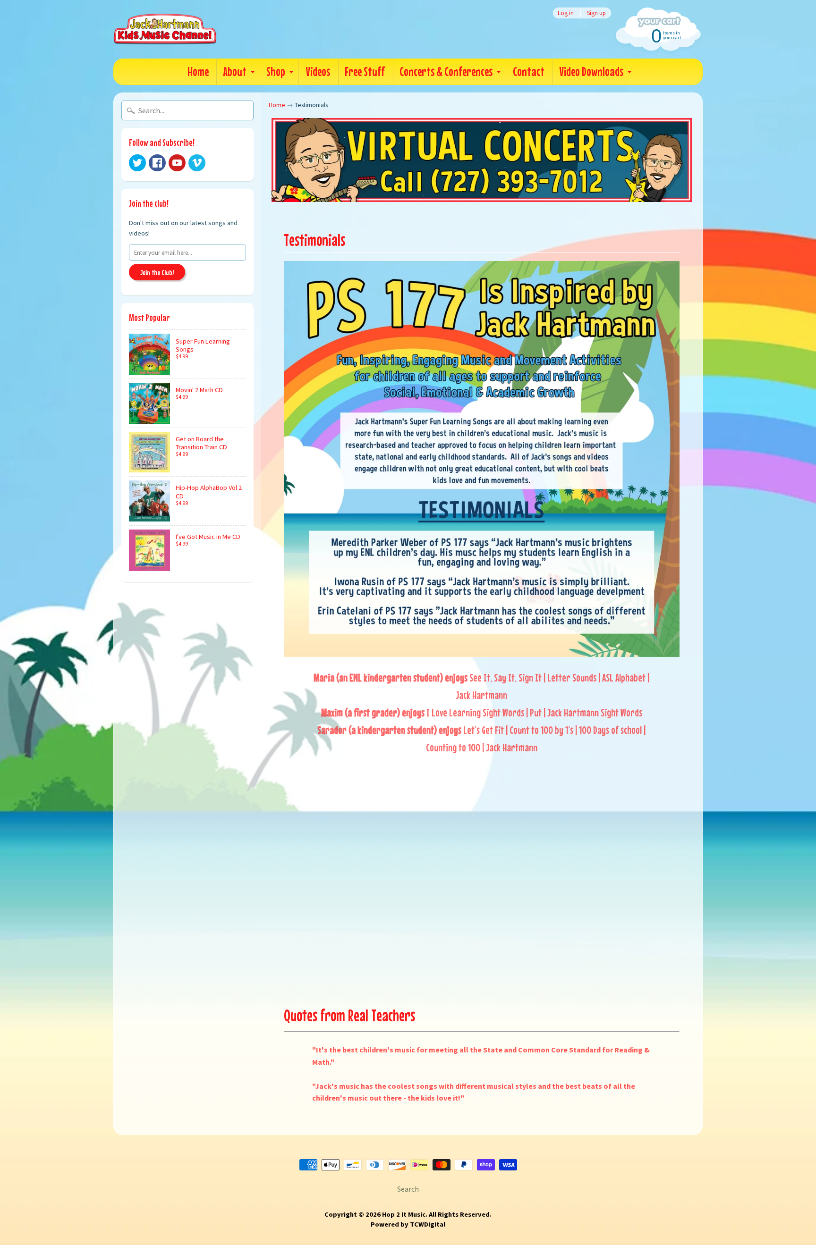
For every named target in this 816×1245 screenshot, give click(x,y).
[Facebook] (157, 162)
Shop (275, 71)
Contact (528, 71)
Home (198, 71)
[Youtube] (177, 162)
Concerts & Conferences (446, 71)
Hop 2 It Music (403, 1214)
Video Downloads (591, 71)
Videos (318, 71)
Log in (566, 13)
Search (408, 1189)
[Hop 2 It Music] (165, 29)
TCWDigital (427, 1224)
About (234, 71)
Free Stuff (365, 71)
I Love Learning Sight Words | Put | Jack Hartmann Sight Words (534, 712)
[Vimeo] (196, 162)
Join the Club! (157, 272)
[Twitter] (137, 162)
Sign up (596, 13)
